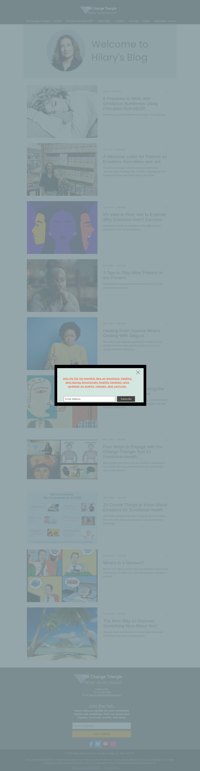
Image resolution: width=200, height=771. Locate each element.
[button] (138, 372)
